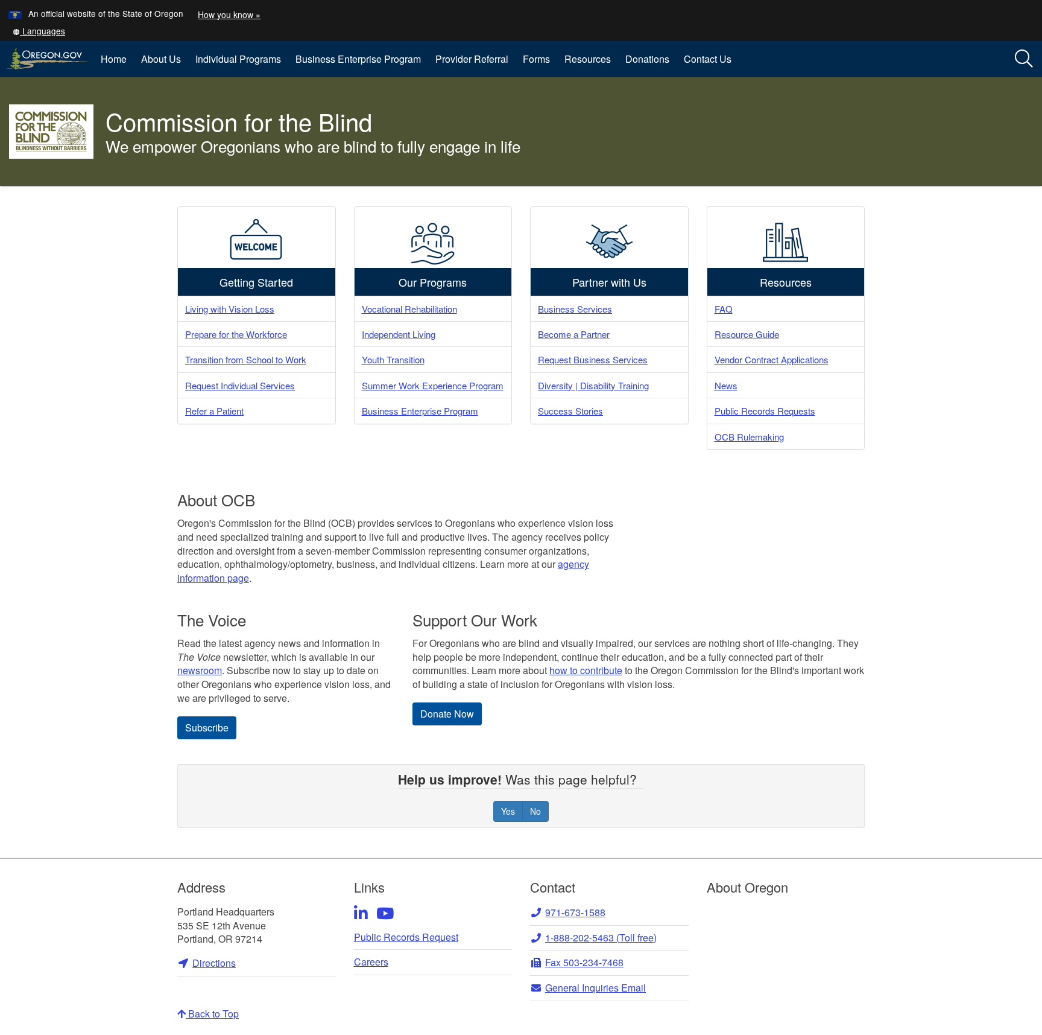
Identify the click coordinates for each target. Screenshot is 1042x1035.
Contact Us (707, 59)
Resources (587, 59)
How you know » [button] (229, 14)
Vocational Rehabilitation (409, 308)
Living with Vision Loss (229, 308)
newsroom (199, 670)
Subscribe (207, 727)
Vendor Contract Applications (772, 359)
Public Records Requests (765, 410)
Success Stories (570, 410)
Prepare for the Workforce (236, 334)
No (535, 811)
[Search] (1024, 59)
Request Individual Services (240, 385)
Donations (647, 59)
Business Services (575, 308)
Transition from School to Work (245, 359)
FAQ (724, 308)
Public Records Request (406, 937)
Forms (536, 59)
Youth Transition (393, 359)
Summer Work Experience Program (433, 385)
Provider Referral (471, 59)
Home (114, 59)
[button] (38, 31)
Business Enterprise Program (358, 59)
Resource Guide (747, 334)
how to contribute (585, 670)
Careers (371, 962)
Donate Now (447, 714)
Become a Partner (574, 334)
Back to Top (212, 1014)
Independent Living (398, 334)
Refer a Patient (214, 410)
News (726, 385)
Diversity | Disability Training (593, 385)
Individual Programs (238, 59)
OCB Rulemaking (749, 436)
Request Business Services (593, 359)
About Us (161, 59)
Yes (508, 811)
